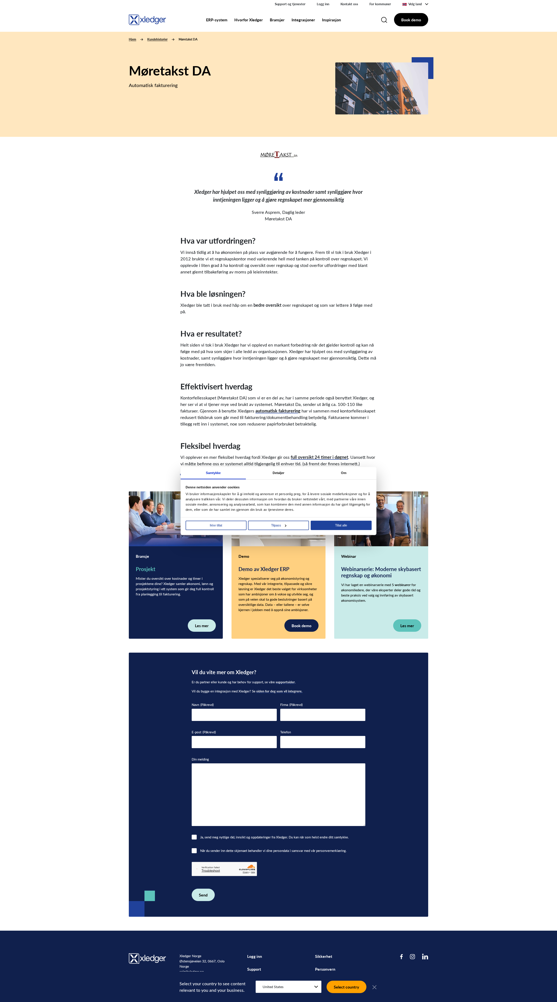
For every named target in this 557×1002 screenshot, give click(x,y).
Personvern (325, 969)
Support (254, 969)
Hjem (132, 39)
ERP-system (216, 19)
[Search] (384, 20)
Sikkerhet (323, 956)
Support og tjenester (290, 4)
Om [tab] (343, 473)
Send (203, 895)
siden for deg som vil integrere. (279, 691)
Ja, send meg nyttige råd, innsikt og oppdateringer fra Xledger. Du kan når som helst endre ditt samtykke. (274, 837)
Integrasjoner (303, 19)
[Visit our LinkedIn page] (425, 956)
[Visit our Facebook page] (401, 956)
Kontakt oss (349, 4)
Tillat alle (341, 525)
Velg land (415, 4)
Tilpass (276, 525)
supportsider (285, 682)
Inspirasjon (331, 19)
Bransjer (277, 19)
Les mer (202, 625)
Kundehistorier (157, 39)
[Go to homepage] (147, 19)
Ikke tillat (216, 525)
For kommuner (380, 4)
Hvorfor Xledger (248, 19)
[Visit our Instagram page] (412, 956)
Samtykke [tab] (213, 473)
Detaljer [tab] (279, 473)
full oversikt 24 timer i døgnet (319, 457)
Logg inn (323, 4)
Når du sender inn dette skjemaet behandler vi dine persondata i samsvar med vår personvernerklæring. (273, 850)
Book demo (411, 19)
